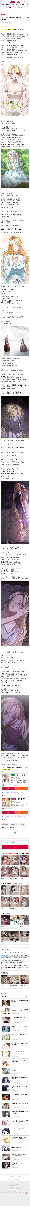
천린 (15, 777)
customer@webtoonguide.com (16, 1191)
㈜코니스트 (15, 1183)
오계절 (12, 777)
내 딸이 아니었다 (18, 775)
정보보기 (22, 788)
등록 (15, 847)
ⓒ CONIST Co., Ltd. (15, 1176)
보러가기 (8, 788)
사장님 (18, 777)
